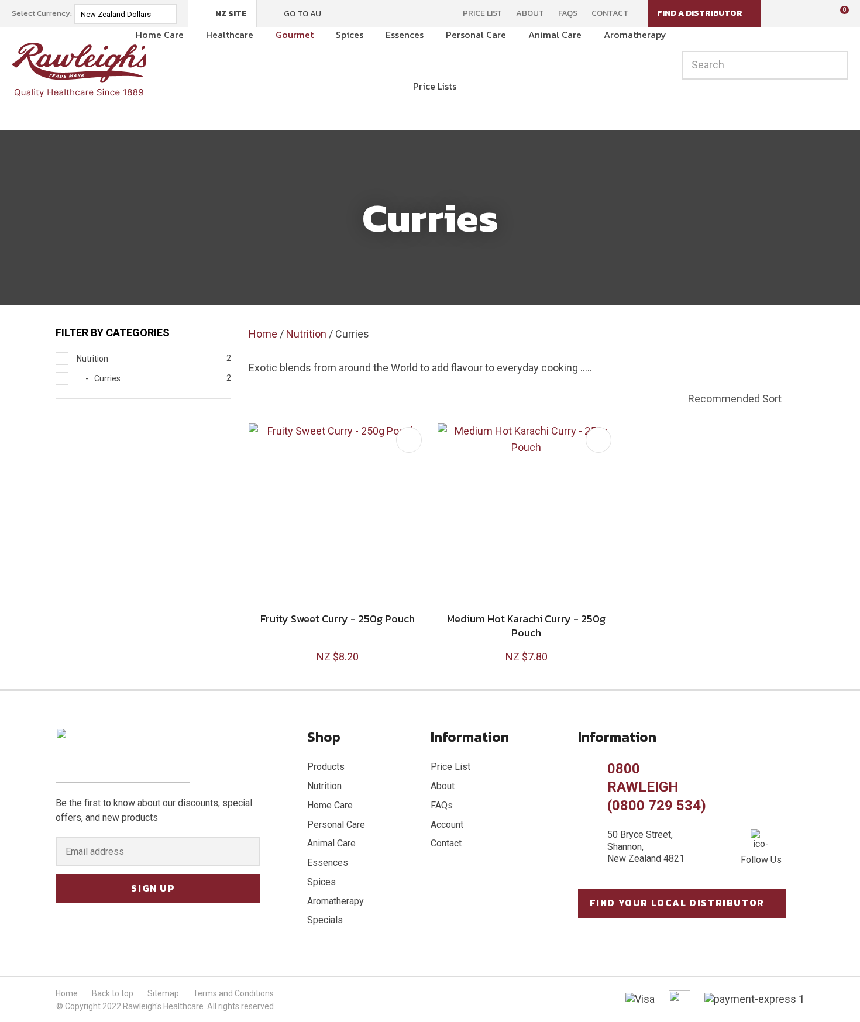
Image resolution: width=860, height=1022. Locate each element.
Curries (352, 334)
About (530, 13)
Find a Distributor (699, 13)
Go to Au (302, 14)
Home (263, 334)
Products (326, 766)
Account (447, 824)
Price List (482, 13)
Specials (325, 919)
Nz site (231, 14)
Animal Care (555, 34)
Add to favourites (409, 440)
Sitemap (163, 993)
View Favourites (810, 14)
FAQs (567, 13)
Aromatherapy (635, 34)
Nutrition (306, 334)
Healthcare (229, 34)
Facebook (357, 13)
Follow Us (761, 859)
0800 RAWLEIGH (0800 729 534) (656, 787)
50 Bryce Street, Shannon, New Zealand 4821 (645, 847)
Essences (405, 34)
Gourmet (295, 34)
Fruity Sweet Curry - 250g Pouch (337, 619)
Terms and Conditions (233, 993)
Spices (349, 34)
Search (834, 65)
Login (785, 13)
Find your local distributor (677, 903)
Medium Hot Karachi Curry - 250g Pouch (526, 625)
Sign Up (153, 888)
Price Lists (434, 86)
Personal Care (476, 34)
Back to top (112, 993)
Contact (609, 13)
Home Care (160, 34)
